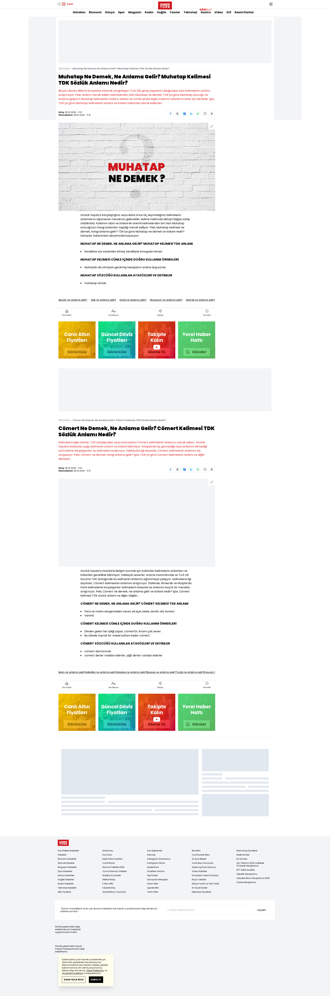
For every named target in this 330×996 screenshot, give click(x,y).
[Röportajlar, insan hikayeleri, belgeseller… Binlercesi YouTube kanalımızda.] (156, 340)
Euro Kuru (107, 854)
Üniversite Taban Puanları (205, 875)
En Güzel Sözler (199, 887)
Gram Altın (152, 883)
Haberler (62, 854)
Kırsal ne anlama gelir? (133, 300)
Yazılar (175, 12)
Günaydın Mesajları (157, 879)
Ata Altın (196, 850)
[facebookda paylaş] (170, 113)
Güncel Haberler (66, 863)
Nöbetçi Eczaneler (111, 875)
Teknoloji (190, 12)
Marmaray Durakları (246, 850)
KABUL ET (96, 979)
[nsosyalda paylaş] (184, 113)
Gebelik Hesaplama (246, 874)
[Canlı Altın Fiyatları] (77, 340)
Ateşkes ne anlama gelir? (131, 672)
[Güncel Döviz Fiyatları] (116, 340)
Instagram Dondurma (158, 858)
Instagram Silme (156, 863)
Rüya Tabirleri (199, 879)
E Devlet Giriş (108, 887)
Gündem (79, 12)
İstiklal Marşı (108, 879)
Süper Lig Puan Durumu (204, 867)
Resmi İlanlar (244, 12)
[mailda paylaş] (205, 113)
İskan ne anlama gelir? (71, 672)
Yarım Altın (152, 891)
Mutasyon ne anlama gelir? (166, 300)
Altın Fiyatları (64, 891)
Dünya (110, 12)
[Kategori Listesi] (271, 4)
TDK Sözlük (63, 68)
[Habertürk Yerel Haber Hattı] (196, 340)
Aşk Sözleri (152, 875)
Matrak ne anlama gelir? (200, 300)
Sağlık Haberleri (66, 879)
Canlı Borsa (108, 863)
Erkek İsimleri (242, 854)
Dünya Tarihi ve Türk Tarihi (205, 883)
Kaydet (261, 910)
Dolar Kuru (107, 850)
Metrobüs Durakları (201, 891)
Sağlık (161, 12)
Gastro (206, 12)
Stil (228, 12)
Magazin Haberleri (67, 867)
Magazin (134, 12)
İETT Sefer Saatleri (245, 869)
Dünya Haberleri (66, 875)
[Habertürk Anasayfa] (165, 4)
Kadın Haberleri (66, 883)
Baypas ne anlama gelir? (161, 672)
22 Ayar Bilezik (199, 858)
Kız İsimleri (241, 858)
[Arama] (59, 4)
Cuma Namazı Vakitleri (114, 871)
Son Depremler (154, 850)
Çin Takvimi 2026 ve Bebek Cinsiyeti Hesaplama (250, 864)
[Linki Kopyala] (211, 113)
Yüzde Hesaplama (246, 882)
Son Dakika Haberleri (68, 850)
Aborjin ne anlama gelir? (72, 300)
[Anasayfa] (63, 843)
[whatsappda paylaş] (198, 113)
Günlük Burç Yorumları (114, 891)
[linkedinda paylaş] (191, 113)
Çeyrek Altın (153, 887)
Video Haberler (199, 871)
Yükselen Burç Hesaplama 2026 (253, 878)
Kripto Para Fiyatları (112, 858)
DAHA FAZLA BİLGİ (74, 979)
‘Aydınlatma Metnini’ (72, 973)
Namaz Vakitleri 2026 (113, 867)
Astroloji (151, 854)
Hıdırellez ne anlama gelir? (100, 672)
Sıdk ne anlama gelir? (103, 300)
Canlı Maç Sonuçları (202, 863)
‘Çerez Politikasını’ (95, 970)
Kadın (149, 12)
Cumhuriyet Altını (201, 854)
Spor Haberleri (65, 871)
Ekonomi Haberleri (67, 858)
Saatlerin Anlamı (156, 871)
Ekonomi (95, 12)
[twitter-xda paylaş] (177, 113)
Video (218, 12)
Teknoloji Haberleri (67, 887)
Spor (121, 12)
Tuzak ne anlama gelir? (190, 672)
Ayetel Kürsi (153, 867)
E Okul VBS (107, 883)
